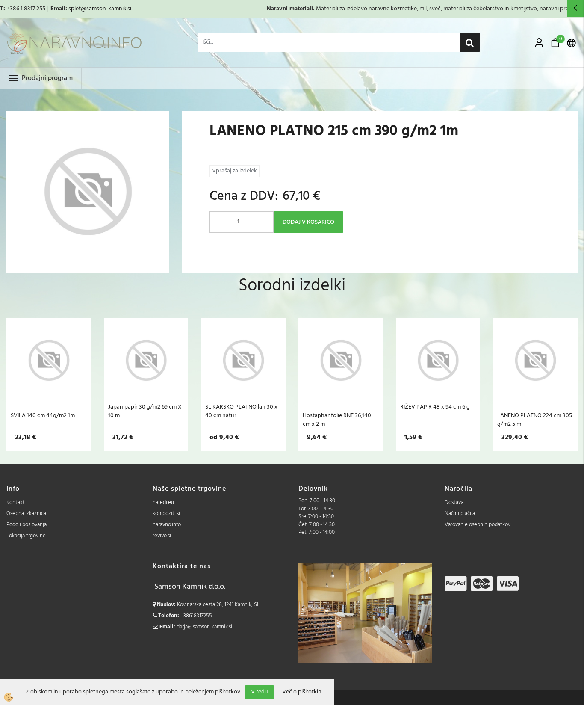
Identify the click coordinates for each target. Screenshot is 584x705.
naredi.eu (163, 502)
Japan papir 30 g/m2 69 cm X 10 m (145, 411)
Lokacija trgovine (26, 535)
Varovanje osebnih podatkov (477, 524)
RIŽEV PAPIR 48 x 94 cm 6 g (435, 407)
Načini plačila (460, 513)
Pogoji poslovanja (26, 524)
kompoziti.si (166, 513)
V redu (259, 692)
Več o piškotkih (301, 692)
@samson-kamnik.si (106, 9)
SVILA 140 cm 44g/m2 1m (43, 415)
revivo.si (162, 535)
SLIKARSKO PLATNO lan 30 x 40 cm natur (241, 411)
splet (74, 9)
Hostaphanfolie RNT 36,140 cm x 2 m (337, 420)
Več (48, 366)
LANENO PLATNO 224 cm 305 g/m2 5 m (534, 420)
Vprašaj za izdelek (234, 171)
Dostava (454, 502)
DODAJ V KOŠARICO (308, 222)
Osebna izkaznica (26, 513)
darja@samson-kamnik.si (204, 626)
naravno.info (167, 524)
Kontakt (15, 502)
